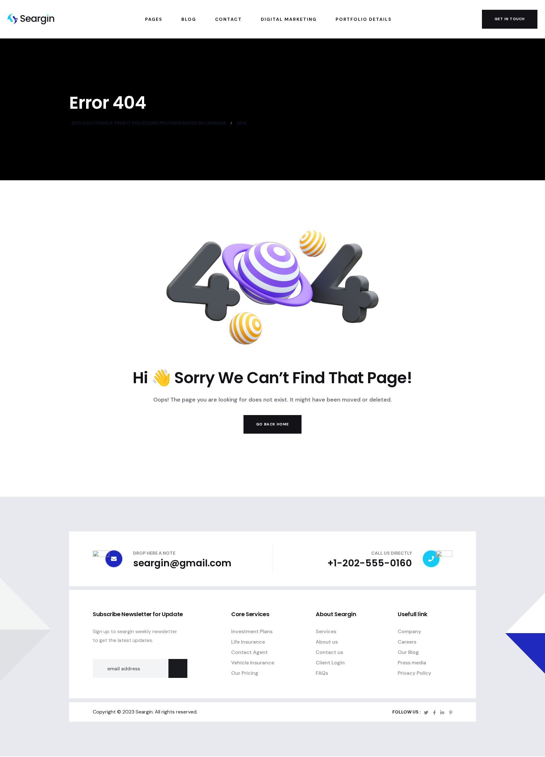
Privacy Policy (414, 673)
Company (409, 631)
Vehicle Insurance (252, 663)
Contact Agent (249, 652)
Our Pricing (244, 673)
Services (326, 631)
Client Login (330, 663)
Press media (412, 663)
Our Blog (408, 652)
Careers (407, 642)
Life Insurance (248, 642)
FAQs (322, 673)
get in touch (510, 18)
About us (327, 642)
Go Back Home (272, 424)
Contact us (329, 652)
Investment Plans (251, 631)
